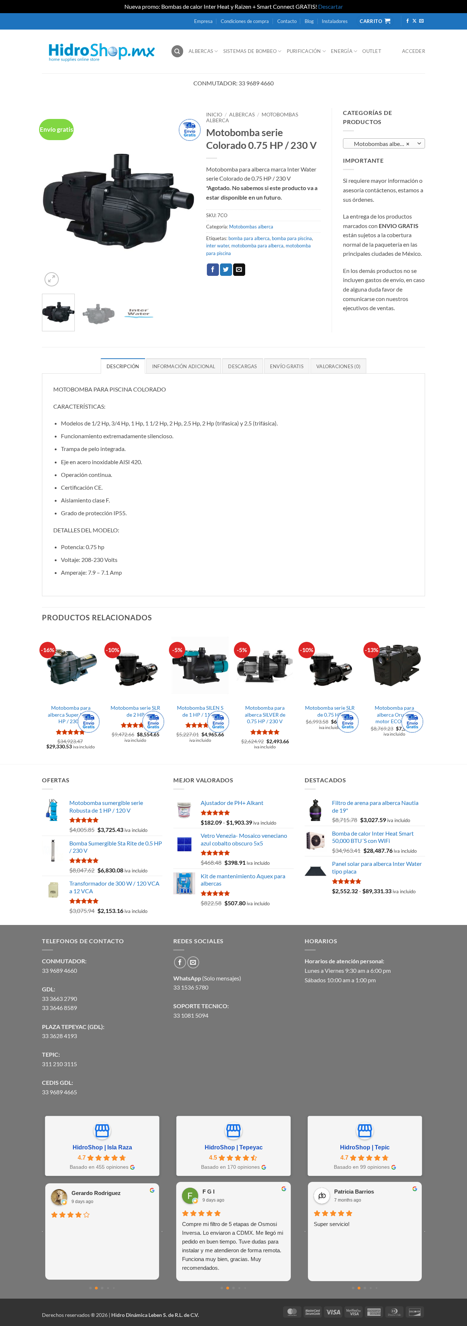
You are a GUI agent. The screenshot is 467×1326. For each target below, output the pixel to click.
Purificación (304, 51)
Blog (309, 21)
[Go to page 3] (108, 1288)
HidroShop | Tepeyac (234, 1147)
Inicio (214, 114)
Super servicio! (318, 1224)
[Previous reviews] (42, 1231)
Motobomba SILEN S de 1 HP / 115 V (200, 711)
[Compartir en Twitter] (226, 269)
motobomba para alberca (257, 245)
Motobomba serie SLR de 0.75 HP (330, 711)
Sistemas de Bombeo (250, 51)
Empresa (203, 21)
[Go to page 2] (102, 1288)
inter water (217, 245)
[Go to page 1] (96, 1288)
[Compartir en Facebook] (213, 269)
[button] (52, 279)
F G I (195, 1191)
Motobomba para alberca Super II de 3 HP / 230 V (70, 714)
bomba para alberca (249, 238)
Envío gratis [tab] (287, 366)
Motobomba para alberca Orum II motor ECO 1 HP (394, 714)
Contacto (287, 21)
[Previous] (54, 198)
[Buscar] (177, 51)
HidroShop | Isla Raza (102, 1147)
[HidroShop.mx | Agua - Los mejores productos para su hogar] (101, 51)
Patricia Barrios (340, 1191)
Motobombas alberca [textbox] (380, 143)
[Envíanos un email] (421, 21)
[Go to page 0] (90, 1288)
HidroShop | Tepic (365, 1147)
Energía (341, 51)
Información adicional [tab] (183, 366)
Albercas (201, 51)
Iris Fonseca (109, 1193)
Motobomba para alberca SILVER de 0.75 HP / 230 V (265, 714)
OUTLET (371, 51)
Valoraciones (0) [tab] (338, 366)
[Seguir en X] (414, 21)
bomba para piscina (292, 238)
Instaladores (335, 21)
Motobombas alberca (251, 227)
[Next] (182, 198)
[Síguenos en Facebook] (407, 21)
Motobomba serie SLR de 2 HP (135, 711)
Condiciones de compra (245, 21)
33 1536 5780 (190, 987)
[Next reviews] (424, 1231)
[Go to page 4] (114, 1288)
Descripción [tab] (123, 366)
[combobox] (384, 143)
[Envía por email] (239, 269)
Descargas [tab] (242, 366)
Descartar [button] (330, 6)
